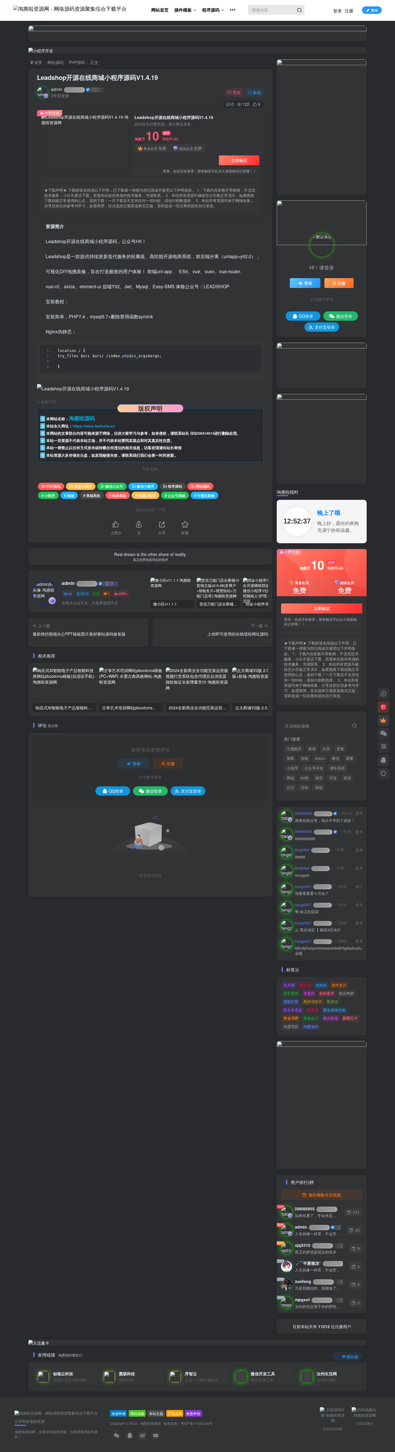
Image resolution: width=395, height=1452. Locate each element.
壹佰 (347, 778)
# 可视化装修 (204, 495)
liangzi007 (312, 886)
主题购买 (294, 748)
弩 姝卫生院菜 (307, 911)
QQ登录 (116, 791)
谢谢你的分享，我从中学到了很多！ (325, 820)
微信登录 (154, 791)
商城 (290, 778)
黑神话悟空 (312, 1001)
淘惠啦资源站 (150, 1423)
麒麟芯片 (350, 1018)
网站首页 (160, 10)
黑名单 (312, 1010)
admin (66, 89)
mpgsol (312, 1299)
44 (70, 593)
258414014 (205, 433)
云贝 (290, 787)
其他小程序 (83, 486)
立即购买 (239, 160)
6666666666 (305, 838)
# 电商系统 (117, 495)
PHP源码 (77, 62)
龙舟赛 (289, 985)
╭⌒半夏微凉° (318, 1263)
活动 (304, 787)
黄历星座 (330, 1018)
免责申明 (193, 1413)
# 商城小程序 (145, 495)
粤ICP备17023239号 (197, 1423)
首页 (37, 62)
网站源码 (55, 62)
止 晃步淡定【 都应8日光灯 (318, 930)
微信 (335, 758)
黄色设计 (310, 1018)
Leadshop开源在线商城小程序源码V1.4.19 (97, 77)
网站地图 (137, 1413)
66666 (300, 857)
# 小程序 (48, 495)
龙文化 (305, 985)
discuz (320, 758)
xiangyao (302, 875)
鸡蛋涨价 (310, 1026)
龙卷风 (309, 993)
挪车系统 (337, 768)
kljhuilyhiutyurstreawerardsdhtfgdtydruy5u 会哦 (328, 951)
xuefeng (313, 1281)
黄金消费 (290, 1018)
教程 (312, 748)
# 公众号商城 (175, 495)
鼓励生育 (290, 1001)
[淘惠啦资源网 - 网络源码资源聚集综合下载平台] (56, 1412)
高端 (318, 787)
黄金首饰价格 (334, 1010)
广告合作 (175, 1413)
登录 (337, 11)
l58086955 (312, 813)
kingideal (311, 849)
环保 (333, 778)
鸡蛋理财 (290, 1026)
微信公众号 (114, 486)
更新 (340, 748)
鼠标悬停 (326, 993)
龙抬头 (321, 985)
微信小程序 (145, 486)
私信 (257, 92)
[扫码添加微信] (383, 733)
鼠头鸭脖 (346, 993)
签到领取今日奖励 (324, 1195)
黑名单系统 (292, 1010)
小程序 (292, 768)
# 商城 (69, 495)
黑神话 (332, 1001)
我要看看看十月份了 (312, 893)
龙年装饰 (290, 993)
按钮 (304, 758)
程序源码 (210, 10)
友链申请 (118, 1413)
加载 (290, 758)
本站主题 (156, 1413)
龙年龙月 (338, 985)
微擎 (349, 758)
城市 (319, 778)
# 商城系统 (91, 495)
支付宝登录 (191, 791)
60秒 (305, 778)
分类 (326, 748)
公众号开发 (313, 768)
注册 (349, 11)
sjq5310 (313, 1245)
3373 (84, 593)
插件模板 (183, 10)
